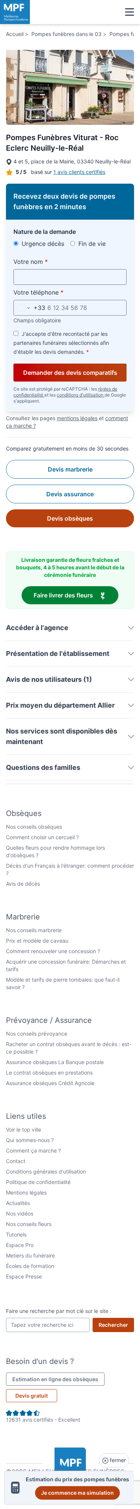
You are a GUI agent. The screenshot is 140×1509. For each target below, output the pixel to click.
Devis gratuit (31, 1395)
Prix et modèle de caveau (37, 940)
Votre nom (48, 261)
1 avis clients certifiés (79, 172)
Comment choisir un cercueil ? (42, 837)
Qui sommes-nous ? (30, 1140)
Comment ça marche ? (33, 1150)
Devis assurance (70, 494)
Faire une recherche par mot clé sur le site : (58, 1311)
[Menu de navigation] (129, 11)
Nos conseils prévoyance (36, 1033)
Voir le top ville (23, 1129)
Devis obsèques (70, 518)
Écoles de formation (30, 1266)
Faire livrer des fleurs (76, 595)
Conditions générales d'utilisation (46, 1171)
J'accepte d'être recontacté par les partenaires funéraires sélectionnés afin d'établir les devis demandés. (61, 343)
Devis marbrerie (70, 469)
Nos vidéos (19, 1213)
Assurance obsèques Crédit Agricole (50, 1083)
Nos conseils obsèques (34, 826)
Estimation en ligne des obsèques (58, 1379)
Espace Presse (24, 1276)
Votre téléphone (55, 292)
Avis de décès (23, 883)
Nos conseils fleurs (29, 1224)
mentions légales (77, 418)
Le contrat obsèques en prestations (49, 1072)
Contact (15, 1161)
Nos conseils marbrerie (34, 930)
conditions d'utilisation (81, 395)
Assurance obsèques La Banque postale (55, 1062)
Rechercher (116, 1324)
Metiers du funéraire (30, 1255)
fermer (117, 1460)
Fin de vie (91, 243)
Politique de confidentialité (38, 1182)
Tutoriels (16, 1234)
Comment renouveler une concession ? (53, 951)
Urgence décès (42, 243)
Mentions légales (26, 1192)
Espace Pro (20, 1245)
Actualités (18, 1203)
